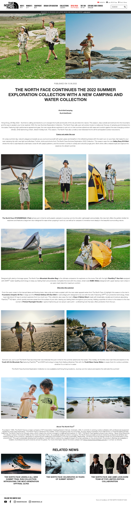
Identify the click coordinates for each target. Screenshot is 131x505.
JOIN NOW (86, 12)
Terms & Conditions (101, 500)
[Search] (125, 7)
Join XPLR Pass (112, 2)
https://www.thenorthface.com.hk (95, 440)
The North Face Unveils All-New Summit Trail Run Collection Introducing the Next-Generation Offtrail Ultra (21, 480)
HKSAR (102, 2)
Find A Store (123, 2)
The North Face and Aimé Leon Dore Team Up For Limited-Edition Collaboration (109, 479)
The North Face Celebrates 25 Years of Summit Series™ (65, 478)
